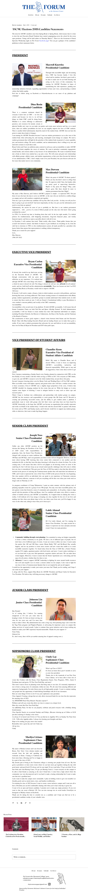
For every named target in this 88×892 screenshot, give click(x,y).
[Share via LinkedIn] (21, 803)
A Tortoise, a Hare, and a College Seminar (71, 835)
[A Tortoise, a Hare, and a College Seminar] (71, 824)
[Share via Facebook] (13, 803)
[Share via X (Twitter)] (17, 803)
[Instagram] (49, 884)
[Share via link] (25, 803)
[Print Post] (30, 803)
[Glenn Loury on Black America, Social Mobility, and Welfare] (44, 824)
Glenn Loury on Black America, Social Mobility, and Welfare (43, 835)
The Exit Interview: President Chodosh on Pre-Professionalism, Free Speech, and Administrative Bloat (16, 835)
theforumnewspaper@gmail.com (37, 884)
